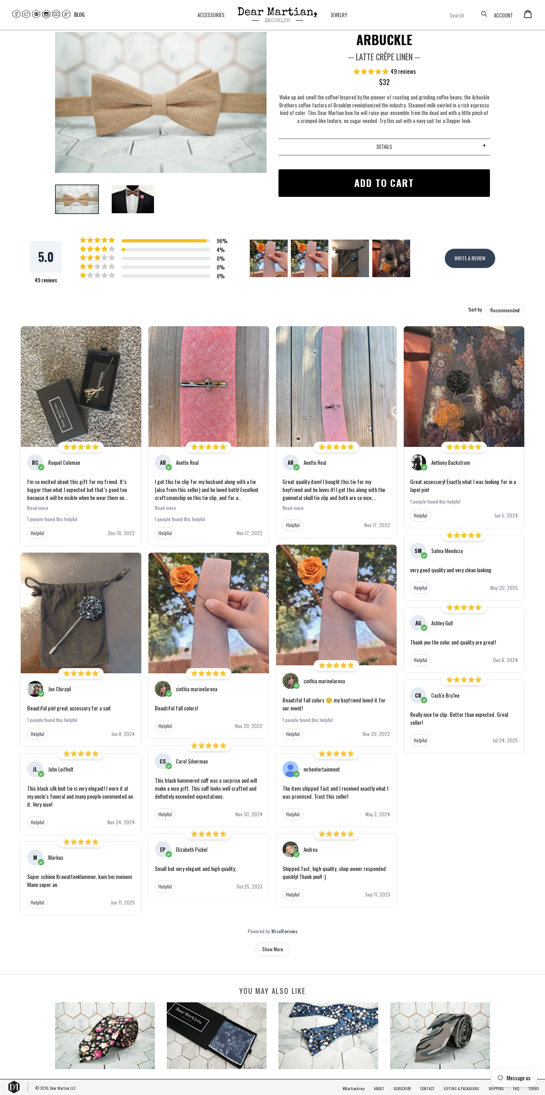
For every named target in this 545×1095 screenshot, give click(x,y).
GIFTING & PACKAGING (461, 1088)
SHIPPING (496, 1088)
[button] (384, 72)
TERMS (533, 1088)
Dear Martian (59, 1088)
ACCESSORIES (211, 15)
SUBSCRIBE (402, 1088)
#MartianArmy (354, 1088)
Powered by (273, 931)
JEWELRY (339, 15)
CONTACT (427, 1088)
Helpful (37, 533)
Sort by (475, 309)
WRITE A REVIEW (470, 258)
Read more (37, 508)
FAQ (516, 1088)
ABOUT (379, 1088)
